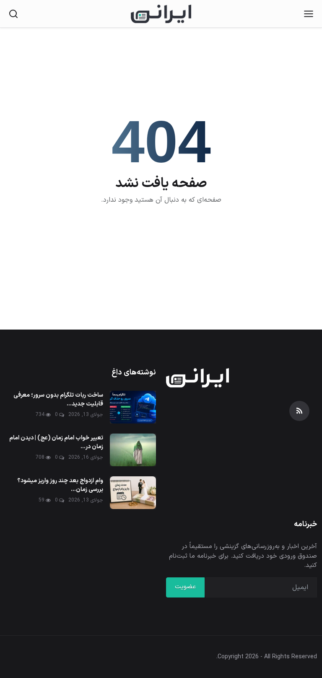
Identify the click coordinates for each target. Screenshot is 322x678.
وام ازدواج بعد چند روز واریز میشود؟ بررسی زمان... (60, 485)
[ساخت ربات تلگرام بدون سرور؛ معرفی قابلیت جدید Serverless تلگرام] (133, 407)
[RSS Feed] (299, 411)
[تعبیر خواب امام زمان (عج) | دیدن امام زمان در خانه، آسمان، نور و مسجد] (133, 450)
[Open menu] (309, 14)
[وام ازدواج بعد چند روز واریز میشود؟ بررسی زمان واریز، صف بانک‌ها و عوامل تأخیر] (133, 492)
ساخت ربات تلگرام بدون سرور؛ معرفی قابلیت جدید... (58, 399)
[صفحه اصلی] (161, 14)
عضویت (185, 587)
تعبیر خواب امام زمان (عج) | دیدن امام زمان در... (56, 442)
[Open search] (13, 14)
